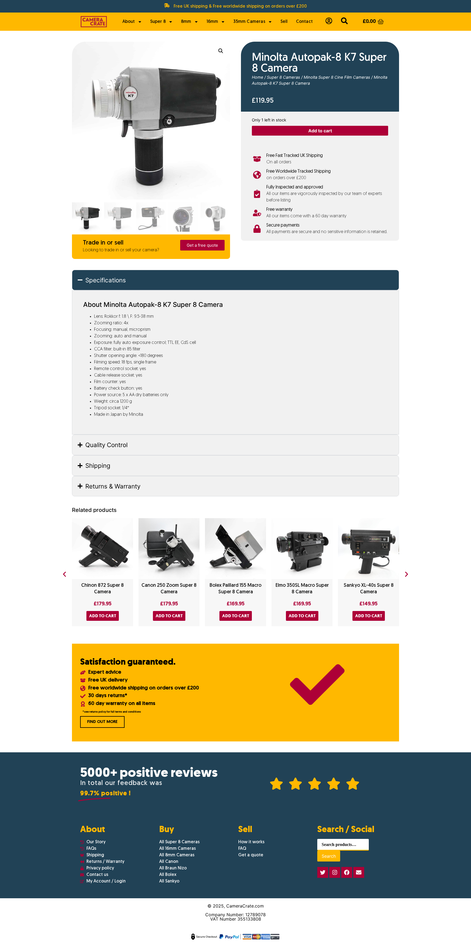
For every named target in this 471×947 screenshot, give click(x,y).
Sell (284, 22)
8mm (186, 22)
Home (257, 77)
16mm (212, 22)
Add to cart (320, 130)
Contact (304, 22)
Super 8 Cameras (283, 77)
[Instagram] (334, 872)
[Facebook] (346, 872)
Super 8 (158, 22)
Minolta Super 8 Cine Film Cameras (337, 77)
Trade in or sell (103, 243)
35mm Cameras (249, 22)
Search (329, 856)
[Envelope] (358, 872)
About (128, 22)
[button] (221, 51)
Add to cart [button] (102, 616)
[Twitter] (322, 872)
